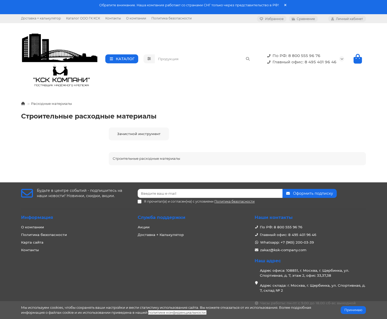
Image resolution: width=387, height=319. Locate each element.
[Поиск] (247, 59)
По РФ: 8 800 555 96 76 (296, 55)
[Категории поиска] (149, 58)
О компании (136, 18)
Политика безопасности (171, 18)
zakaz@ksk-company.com (283, 250)
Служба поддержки (161, 217)
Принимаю (353, 310)
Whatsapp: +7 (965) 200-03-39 (287, 242)
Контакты (113, 18)
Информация (37, 217)
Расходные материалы (51, 103)
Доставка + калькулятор (41, 18)
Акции (144, 227)
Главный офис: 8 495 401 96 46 (304, 61)
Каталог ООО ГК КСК (83, 18)
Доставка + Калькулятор (161, 235)
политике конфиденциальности (177, 312)
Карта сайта (32, 242)
